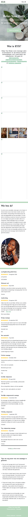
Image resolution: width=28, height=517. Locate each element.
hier (12, 448)
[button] (14, 73)
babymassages (14, 58)
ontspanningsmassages (8, 61)
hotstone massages (15, 63)
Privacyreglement (11, 509)
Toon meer (8, 311)
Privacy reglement (11, 515)
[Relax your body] (3, 2)
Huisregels (18, 509)
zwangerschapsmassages (14, 59)
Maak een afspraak (14, 30)
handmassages (22, 61)
